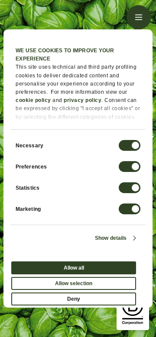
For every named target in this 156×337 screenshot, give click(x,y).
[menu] (139, 17)
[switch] (129, 166)
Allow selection (73, 283)
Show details (111, 238)
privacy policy (82, 100)
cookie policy (33, 100)
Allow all (74, 268)
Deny (73, 299)
